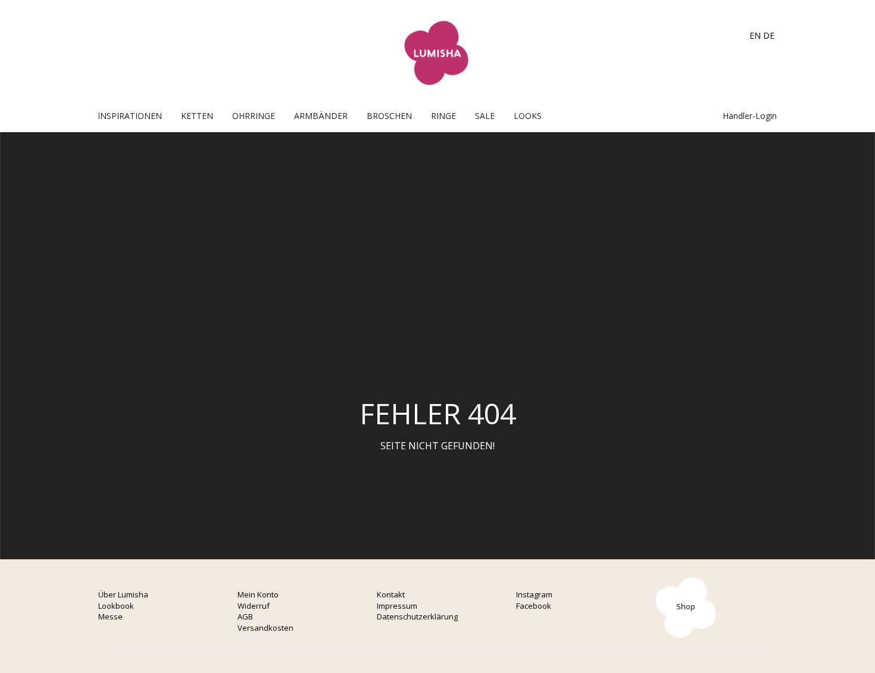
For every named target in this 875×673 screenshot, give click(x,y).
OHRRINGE (253, 115)
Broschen (389, 115)
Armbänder (321, 115)
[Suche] (701, 115)
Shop (685, 606)
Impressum (397, 605)
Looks (528, 115)
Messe (110, 616)
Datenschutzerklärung (417, 616)
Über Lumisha (123, 594)
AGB (245, 616)
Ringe (443, 115)
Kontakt (391, 594)
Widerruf (254, 605)
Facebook (533, 605)
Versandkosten (265, 627)
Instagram (534, 594)
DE (768, 35)
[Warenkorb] (689, 115)
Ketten (197, 115)
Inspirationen (130, 115)
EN (755, 35)
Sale (485, 115)
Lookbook (116, 605)
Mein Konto (258, 594)
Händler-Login (748, 115)
